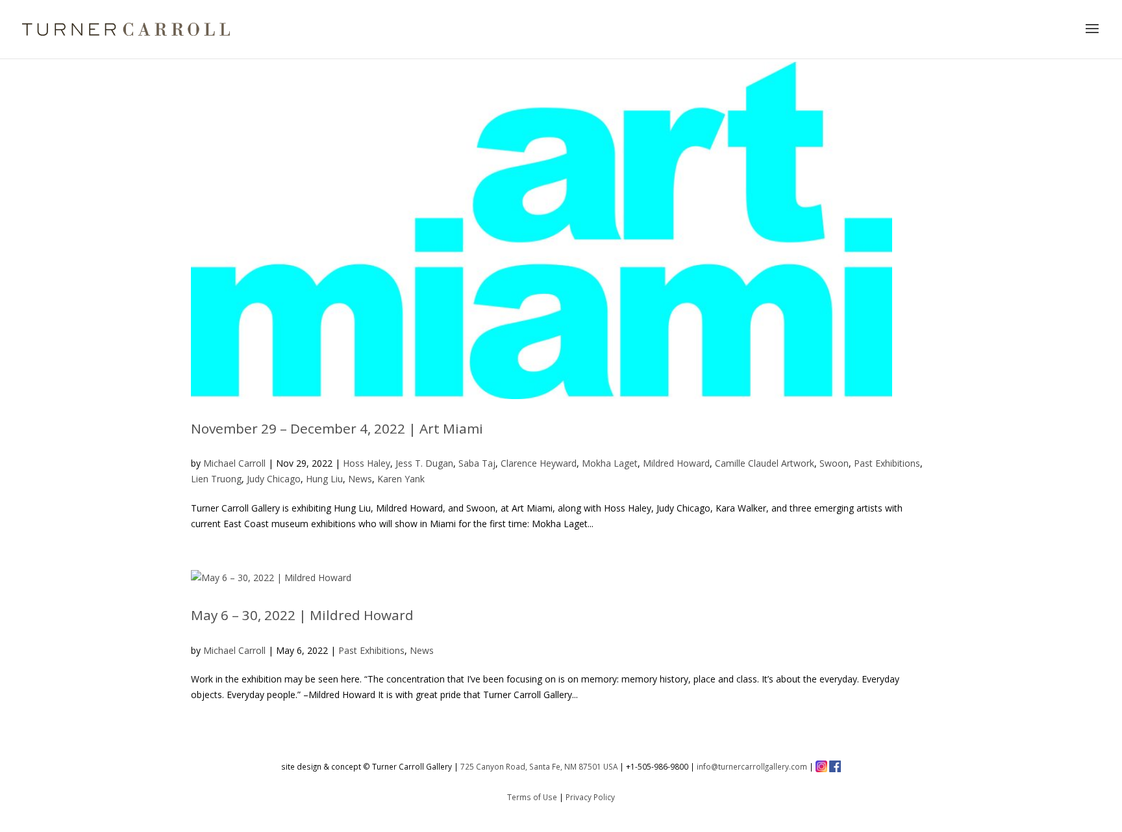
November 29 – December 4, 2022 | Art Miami (337, 428)
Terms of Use (532, 797)
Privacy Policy (590, 797)
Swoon (834, 463)
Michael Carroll (234, 463)
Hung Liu (324, 479)
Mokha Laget (610, 463)
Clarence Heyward (539, 463)
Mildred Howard (676, 463)
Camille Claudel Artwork (764, 463)
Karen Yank (401, 479)
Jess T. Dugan (424, 463)
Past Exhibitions (887, 463)
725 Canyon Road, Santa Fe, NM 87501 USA (538, 766)
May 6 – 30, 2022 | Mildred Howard (302, 615)
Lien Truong (216, 479)
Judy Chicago (274, 479)
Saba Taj (476, 463)
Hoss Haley (366, 463)
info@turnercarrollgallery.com (752, 766)
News (360, 479)
